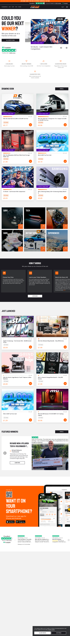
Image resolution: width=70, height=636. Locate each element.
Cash (13, 6)
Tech (16, 6)
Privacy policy (51, 629)
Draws (19, 6)
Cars (10, 6)
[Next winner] (65, 453)
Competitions (5, 6)
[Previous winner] (5, 453)
